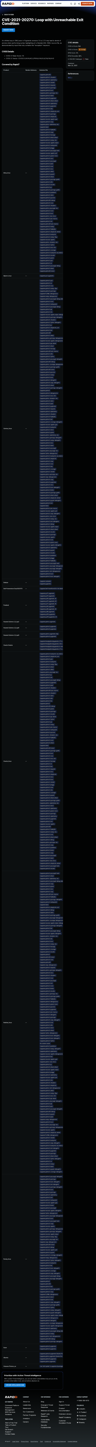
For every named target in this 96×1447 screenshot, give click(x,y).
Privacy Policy (25, 1441)
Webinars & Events (47, 1411)
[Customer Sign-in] (78, 3)
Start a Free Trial (11, 1423)
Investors (26, 1418)
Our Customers (28, 1412)
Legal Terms (15, 1441)
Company (58, 3)
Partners (50, 3)
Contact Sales (10, 1434)
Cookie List (48, 1441)
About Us (26, 1402)
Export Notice (34, 1441)
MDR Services (10, 1412)
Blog (42, 1402)
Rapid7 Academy (65, 1417)
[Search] (71, 3)
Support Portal (64, 1405)
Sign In (61, 1402)
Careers (26, 1422)
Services (34, 3)
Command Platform (12, 1405)
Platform (25, 3)
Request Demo (87, 3)
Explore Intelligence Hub (15, 1385)
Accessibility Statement (59, 1441)
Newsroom (27, 1408)
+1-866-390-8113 (83, 1400)
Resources (42, 3)
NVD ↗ (70, 77)
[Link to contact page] (75, 3)
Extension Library (65, 1414)
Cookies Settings (72, 1441)
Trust (41, 1441)
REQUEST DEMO (8, 30)
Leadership (27, 1405)
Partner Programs (29, 1415)
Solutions (8, 1414)
